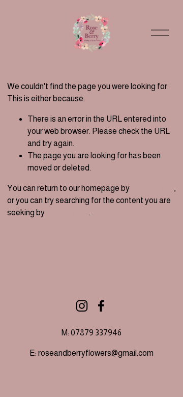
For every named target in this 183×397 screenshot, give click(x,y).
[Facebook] (101, 306)
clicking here (152, 188)
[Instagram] (82, 306)
